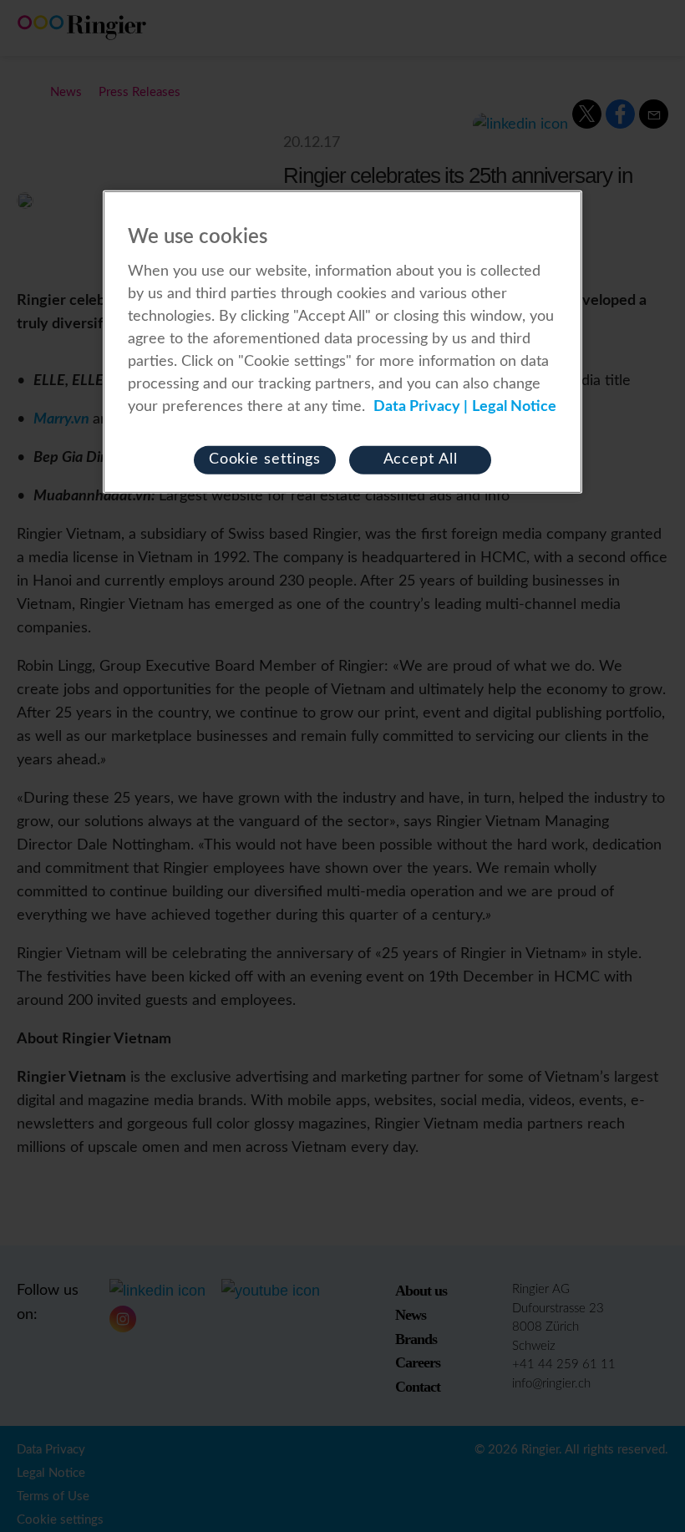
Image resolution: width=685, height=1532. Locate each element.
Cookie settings (265, 459)
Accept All (420, 459)
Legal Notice (514, 406)
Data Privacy (416, 406)
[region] (342, 342)
